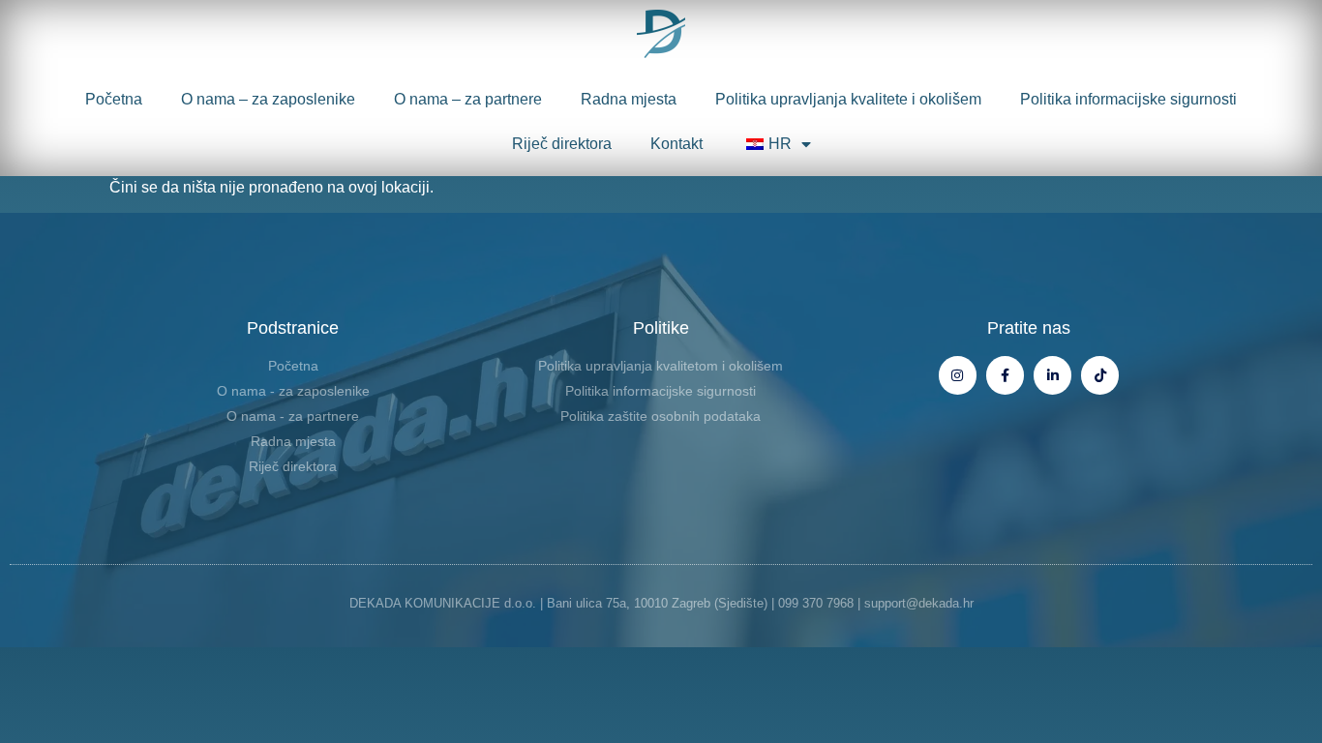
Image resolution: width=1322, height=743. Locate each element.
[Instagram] (957, 375)
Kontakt (676, 143)
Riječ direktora (562, 143)
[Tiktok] (1100, 375)
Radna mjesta (628, 99)
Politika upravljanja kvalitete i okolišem (848, 99)
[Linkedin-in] (1052, 375)
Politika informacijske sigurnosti (1128, 99)
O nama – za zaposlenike (268, 99)
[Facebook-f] (1005, 375)
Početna (113, 99)
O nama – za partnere (468, 99)
